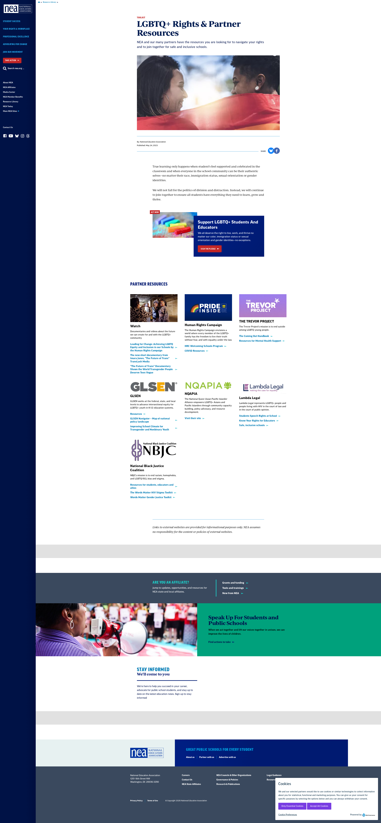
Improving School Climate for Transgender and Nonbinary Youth (149, 428)
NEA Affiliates (9, 87)
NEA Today (8, 106)
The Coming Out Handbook (254, 336)
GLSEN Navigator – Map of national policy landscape (150, 420)
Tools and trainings (233, 588)
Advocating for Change (15, 44)
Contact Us (8, 127)
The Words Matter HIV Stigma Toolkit (151, 492)
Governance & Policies (227, 780)
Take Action (10, 60)
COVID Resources (195, 351)
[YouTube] (11, 136)
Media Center (9, 92)
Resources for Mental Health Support (260, 341)
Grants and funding (233, 583)
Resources (136, 414)
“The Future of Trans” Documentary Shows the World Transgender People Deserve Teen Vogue (151, 369)
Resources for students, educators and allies (151, 486)
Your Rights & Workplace (16, 29)
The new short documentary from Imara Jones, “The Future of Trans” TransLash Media (149, 358)
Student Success (11, 21)
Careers (186, 775)
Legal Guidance (274, 775)
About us (190, 757)
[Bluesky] (17, 136)
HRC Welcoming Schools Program (204, 346)
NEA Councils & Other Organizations (233, 775)
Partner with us (206, 757)
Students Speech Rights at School (258, 416)
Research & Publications (228, 784)
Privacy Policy (136, 801)
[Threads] (28, 136)
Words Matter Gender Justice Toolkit (150, 497)
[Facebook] (5, 136)
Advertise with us (227, 757)
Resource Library (10, 102)
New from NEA (231, 593)
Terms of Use (152, 801)
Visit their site (193, 418)
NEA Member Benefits (13, 97)
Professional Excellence (16, 37)
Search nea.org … (16, 68)
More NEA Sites (10, 111)
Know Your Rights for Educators (257, 421)
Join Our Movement (13, 52)
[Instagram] (22, 136)
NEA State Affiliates (191, 784)
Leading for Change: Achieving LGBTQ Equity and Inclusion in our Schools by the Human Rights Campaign (152, 347)
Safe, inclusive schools (252, 425)
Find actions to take (219, 642)
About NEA (8, 83)
